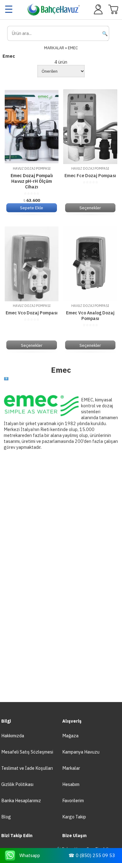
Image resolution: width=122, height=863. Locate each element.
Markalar (71, 768)
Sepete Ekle (31, 208)
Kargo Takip (74, 817)
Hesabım (70, 784)
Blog (6, 817)
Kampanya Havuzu (80, 752)
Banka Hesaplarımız (21, 800)
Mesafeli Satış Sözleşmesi (27, 752)
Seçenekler (90, 208)
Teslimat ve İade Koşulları (27, 768)
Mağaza (70, 736)
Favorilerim (73, 800)
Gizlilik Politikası (17, 784)
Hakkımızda (12, 736)
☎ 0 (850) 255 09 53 (92, 855)
